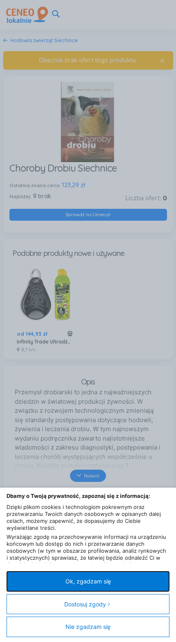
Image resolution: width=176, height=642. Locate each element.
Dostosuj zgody (85, 604)
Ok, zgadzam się (88, 581)
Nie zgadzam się (88, 626)
